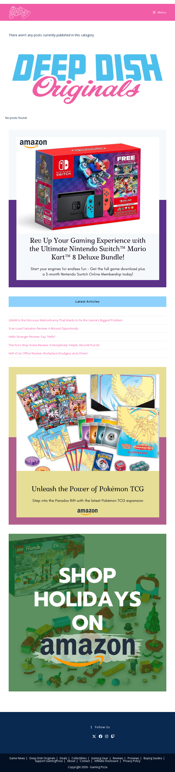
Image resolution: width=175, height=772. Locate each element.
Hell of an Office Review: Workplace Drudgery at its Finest (48, 353)
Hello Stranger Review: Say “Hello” (32, 337)
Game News (17, 758)
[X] (94, 736)
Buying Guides (153, 758)
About (71, 761)
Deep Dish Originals (42, 758)
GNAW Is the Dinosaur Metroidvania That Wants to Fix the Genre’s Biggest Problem (65, 320)
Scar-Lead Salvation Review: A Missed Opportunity (43, 328)
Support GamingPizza (49, 761)
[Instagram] (106, 736)
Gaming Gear (99, 758)
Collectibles (79, 758)
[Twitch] (113, 736)
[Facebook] (100, 736)
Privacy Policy (131, 761)
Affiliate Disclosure (106, 761)
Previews (133, 758)
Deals (63, 758)
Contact (85, 761)
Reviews (118, 758)
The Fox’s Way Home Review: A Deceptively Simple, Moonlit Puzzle (54, 345)
